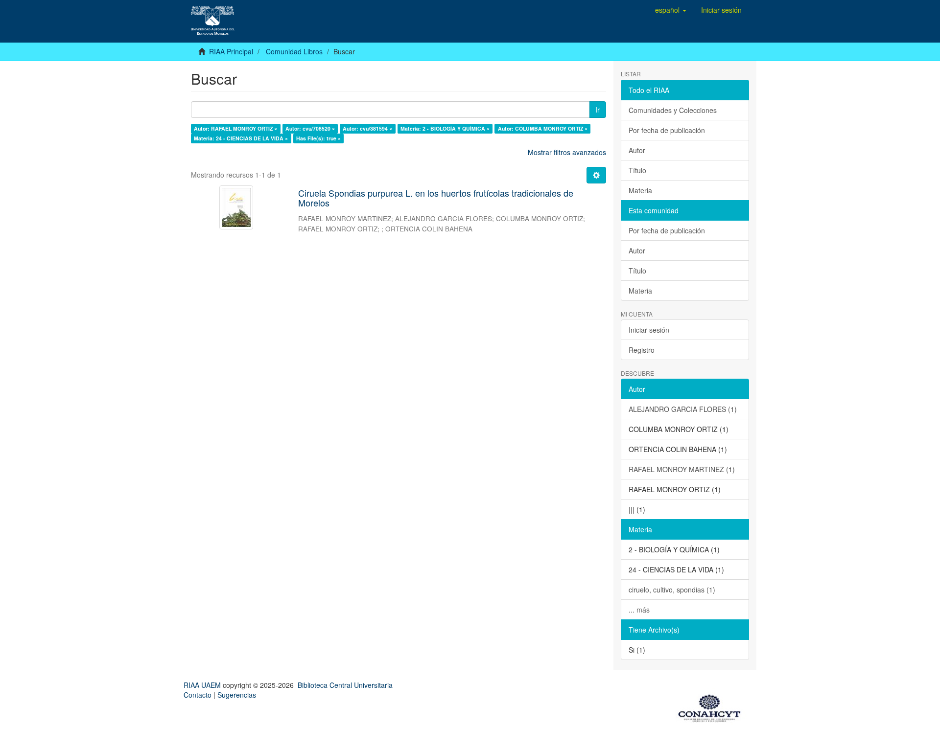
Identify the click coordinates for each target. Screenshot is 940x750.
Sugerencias (236, 695)
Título (637, 170)
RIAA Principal (231, 51)
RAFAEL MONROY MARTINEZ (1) (682, 469)
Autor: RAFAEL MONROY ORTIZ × (235, 128)
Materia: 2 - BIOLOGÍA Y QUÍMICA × (445, 128)
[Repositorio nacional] (712, 706)
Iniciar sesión (649, 330)
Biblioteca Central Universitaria (345, 685)
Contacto (198, 695)
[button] (671, 10)
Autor (637, 150)
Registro (642, 350)
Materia (640, 190)
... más (639, 609)
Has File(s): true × (318, 138)
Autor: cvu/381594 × (367, 128)
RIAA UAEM (203, 685)
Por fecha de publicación (667, 130)
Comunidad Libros (294, 51)
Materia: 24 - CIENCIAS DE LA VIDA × (241, 138)
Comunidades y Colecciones (673, 110)
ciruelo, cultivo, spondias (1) (672, 589)
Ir (597, 109)
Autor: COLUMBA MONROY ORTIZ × (543, 128)
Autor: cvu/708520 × (310, 128)
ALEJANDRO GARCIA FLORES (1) (683, 409)
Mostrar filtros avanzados (567, 152)
